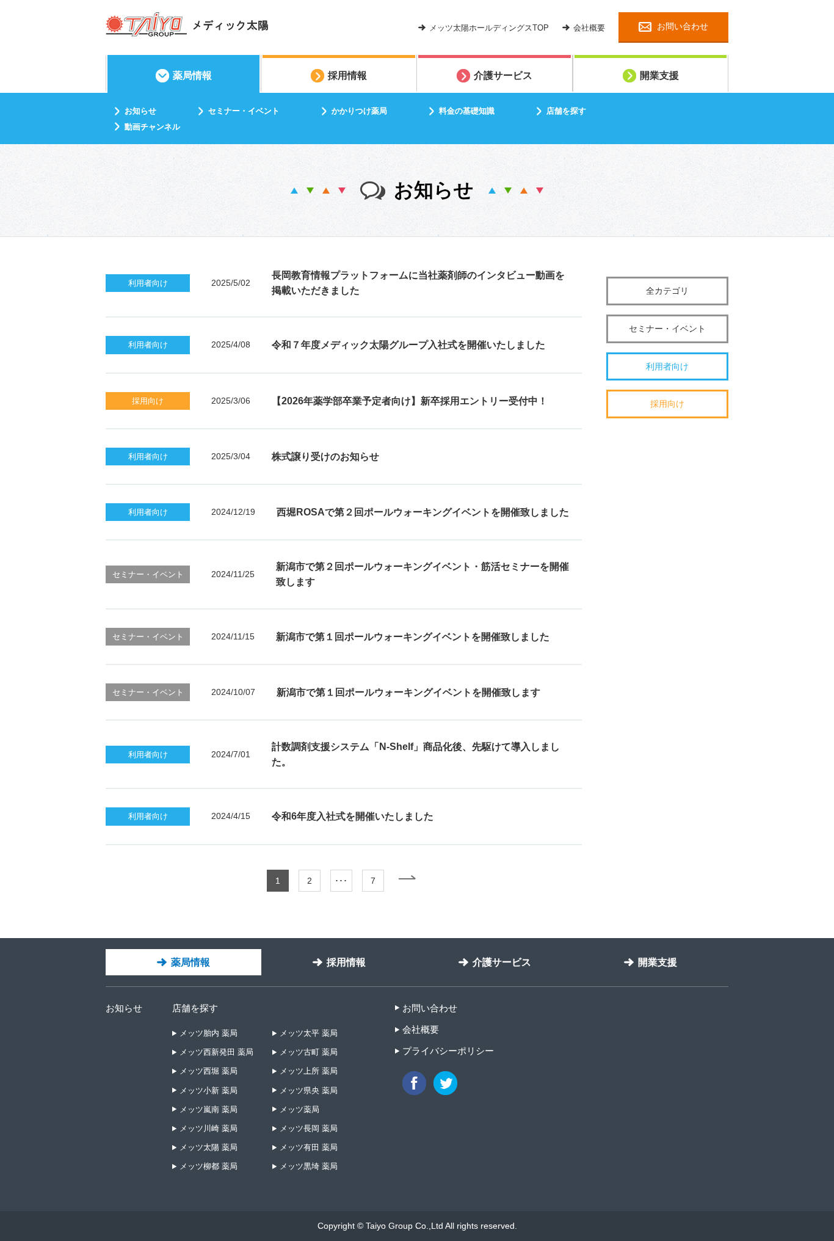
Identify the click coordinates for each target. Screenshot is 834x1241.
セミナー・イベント (667, 328)
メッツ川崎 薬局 (208, 1128)
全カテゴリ (667, 291)
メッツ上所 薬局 (309, 1070)
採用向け (667, 404)
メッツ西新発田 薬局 (216, 1052)
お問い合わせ (429, 1008)
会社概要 (420, 1029)
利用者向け (667, 366)
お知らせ (124, 1008)
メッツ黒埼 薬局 (309, 1166)
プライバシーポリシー (448, 1051)
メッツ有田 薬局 (309, 1147)
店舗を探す (195, 1008)
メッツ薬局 (299, 1109)
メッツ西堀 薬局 (208, 1070)
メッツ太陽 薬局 (208, 1147)
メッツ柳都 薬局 (208, 1166)
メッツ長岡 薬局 (309, 1128)
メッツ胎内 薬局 (208, 1033)
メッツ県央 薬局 (309, 1090)
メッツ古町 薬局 (309, 1052)
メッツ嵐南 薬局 (208, 1109)
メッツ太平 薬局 (309, 1033)
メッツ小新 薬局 (208, 1090)
